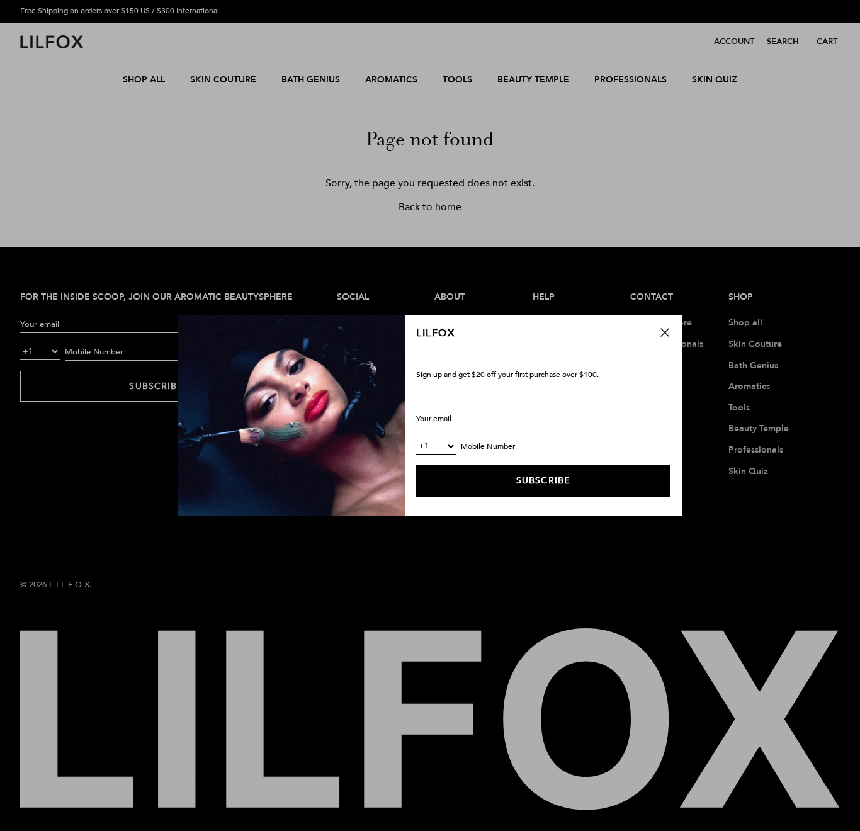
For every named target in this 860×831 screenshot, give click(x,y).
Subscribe (543, 481)
